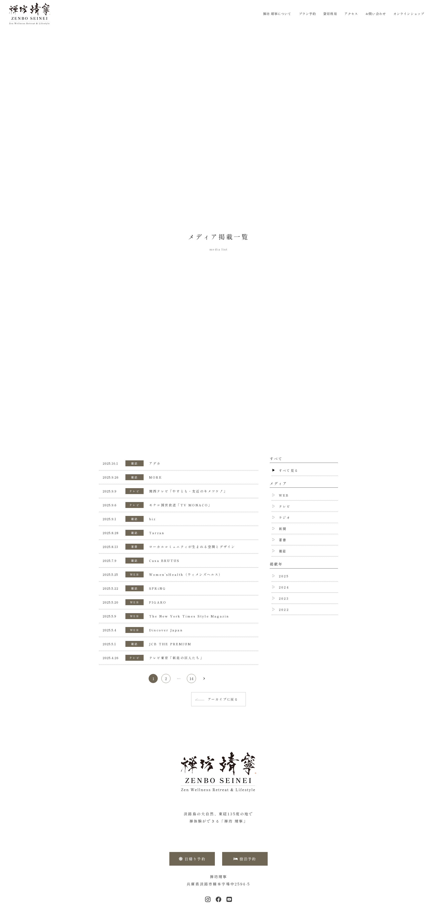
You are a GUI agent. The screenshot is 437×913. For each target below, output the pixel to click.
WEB (134, 574)
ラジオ (285, 517)
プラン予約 (307, 13)
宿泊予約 (247, 859)
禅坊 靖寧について (277, 13)
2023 (284, 598)
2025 (284, 576)
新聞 (283, 528)
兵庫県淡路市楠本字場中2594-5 (218, 884)
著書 (134, 546)
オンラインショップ (408, 13)
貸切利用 (330, 13)
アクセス (351, 13)
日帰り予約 (195, 859)
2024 (284, 587)
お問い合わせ (375, 13)
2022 (284, 609)
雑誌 (134, 463)
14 (191, 678)
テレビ (134, 491)
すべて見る (288, 470)
